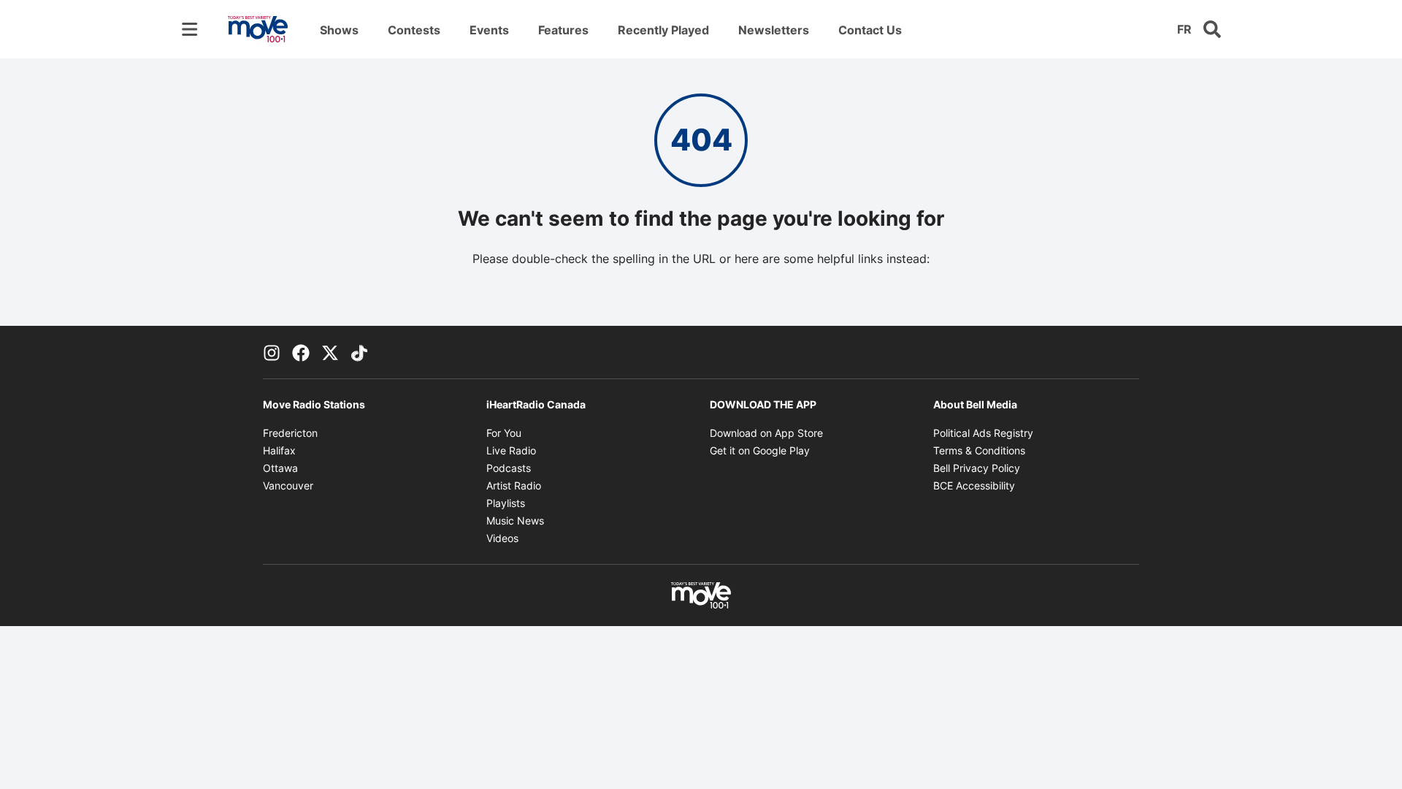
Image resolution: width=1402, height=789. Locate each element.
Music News (515, 520)
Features (563, 30)
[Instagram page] (271, 352)
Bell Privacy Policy (976, 468)
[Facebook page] (301, 352)
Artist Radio (513, 485)
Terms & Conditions (979, 450)
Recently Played (663, 30)
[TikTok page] (359, 352)
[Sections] (189, 29)
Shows (339, 30)
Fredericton (290, 433)
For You (503, 433)
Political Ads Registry (983, 433)
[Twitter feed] (330, 352)
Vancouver (288, 485)
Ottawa (280, 468)
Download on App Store (766, 433)
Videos (502, 538)
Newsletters (773, 30)
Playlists (505, 503)
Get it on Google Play (760, 450)
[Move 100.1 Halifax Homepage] (258, 29)
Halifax (279, 450)
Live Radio (511, 450)
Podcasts (508, 468)
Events (489, 30)
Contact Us (870, 30)
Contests (414, 30)
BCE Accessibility (974, 485)
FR (1184, 29)
